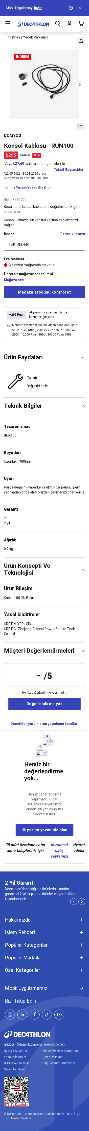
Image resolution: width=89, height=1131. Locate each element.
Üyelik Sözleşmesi (16, 1051)
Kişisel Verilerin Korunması (61, 1051)
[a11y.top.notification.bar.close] (80, 8)
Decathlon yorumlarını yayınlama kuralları (44, 724)
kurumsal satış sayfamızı (59, 850)
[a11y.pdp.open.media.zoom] (44, 84)
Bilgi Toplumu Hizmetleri (59, 1063)
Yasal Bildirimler (15, 1057)
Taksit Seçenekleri (69, 170)
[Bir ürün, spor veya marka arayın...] (58, 24)
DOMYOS (12, 135)
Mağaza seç (14, 280)
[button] (81, 41)
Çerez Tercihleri (14, 1069)
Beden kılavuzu (72, 234)
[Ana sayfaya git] (33, 24)
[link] (44, 704)
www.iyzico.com (55, 1044)
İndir (38, 8)
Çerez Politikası (53, 1057)
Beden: (9, 234)
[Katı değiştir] (83, 357)
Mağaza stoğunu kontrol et (44, 292)
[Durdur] (71, 8)
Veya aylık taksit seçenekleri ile (34, 164)
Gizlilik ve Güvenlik (16, 1063)
